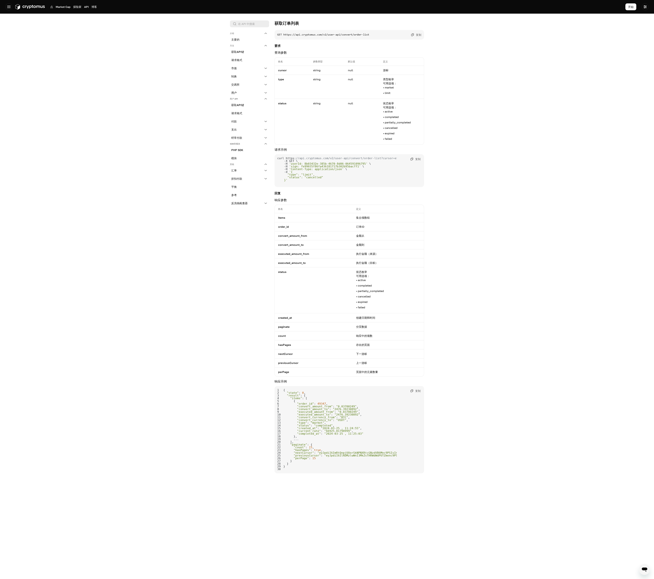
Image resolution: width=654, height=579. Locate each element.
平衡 (234, 187)
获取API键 (237, 52)
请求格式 (236, 60)
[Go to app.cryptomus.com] (30, 7)
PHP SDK (237, 150)
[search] (250, 24)
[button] (249, 33)
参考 (234, 195)
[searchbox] (249, 23)
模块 (234, 158)
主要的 (235, 39)
